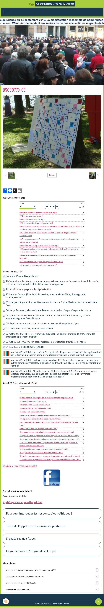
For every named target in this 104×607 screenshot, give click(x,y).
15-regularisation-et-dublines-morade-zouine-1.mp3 (41, 452)
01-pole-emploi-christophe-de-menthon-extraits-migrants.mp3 (46, 398)
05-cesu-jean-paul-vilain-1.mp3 (32, 412)
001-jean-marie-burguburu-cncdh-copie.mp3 (38, 212)
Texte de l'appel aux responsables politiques (35, 526)
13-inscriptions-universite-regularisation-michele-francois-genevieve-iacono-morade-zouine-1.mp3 (49, 444)
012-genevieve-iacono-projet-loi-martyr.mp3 (38, 265)
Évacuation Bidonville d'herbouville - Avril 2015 (52, 576)
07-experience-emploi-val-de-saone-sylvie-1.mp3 (40, 419)
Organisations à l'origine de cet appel (31, 551)
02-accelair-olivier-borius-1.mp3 (33, 401)
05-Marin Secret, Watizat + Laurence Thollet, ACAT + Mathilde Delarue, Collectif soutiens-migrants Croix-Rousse (48, 317)
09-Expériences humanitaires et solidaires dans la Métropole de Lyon (42, 323)
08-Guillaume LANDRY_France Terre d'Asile (29, 328)
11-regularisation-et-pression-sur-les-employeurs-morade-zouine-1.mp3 (49, 435)
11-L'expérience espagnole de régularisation (28, 289)
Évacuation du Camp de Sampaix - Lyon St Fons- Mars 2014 (52, 570)
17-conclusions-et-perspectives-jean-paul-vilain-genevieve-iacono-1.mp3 (50, 459)
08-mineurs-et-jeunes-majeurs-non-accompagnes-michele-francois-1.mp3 (49, 423)
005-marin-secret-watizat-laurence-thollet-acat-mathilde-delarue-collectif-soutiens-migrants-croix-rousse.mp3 (51, 227)
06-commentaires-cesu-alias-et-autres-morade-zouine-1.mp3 (45, 415)
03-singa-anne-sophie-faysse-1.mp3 (35, 405)
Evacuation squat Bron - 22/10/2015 (52, 583)
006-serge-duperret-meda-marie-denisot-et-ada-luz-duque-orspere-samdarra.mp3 (48, 234)
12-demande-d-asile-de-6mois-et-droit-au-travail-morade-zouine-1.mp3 (49, 439)
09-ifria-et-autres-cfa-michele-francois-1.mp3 (38, 428)
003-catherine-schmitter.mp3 (32, 219)
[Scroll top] (98, 601)
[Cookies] (6, 601)
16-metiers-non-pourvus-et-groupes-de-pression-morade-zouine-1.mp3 (50, 456)
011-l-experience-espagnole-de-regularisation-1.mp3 (41, 261)
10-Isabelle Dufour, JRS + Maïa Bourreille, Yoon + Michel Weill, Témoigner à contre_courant (45, 296)
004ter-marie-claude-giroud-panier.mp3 (36, 223)
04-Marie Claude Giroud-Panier (22, 276)
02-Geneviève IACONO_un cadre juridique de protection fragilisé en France (46, 341)
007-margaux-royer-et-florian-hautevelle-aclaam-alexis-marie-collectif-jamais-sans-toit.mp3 (49, 240)
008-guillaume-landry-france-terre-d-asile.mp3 (39, 245)
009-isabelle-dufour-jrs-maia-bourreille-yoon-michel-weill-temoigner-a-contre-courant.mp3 (49, 250)
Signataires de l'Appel (20, 539)
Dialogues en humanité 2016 (52, 589)
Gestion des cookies (60, 603)
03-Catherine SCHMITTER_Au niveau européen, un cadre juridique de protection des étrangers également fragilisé (50, 335)
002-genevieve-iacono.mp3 (31, 216)
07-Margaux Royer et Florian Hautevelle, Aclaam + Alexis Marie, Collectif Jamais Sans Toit (51, 304)
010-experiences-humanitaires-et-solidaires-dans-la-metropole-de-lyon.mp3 (47, 256)
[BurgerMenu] (7, 12)
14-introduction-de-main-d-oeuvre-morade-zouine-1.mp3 (43, 449)
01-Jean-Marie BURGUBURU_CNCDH (25, 346)
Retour (52, 175)
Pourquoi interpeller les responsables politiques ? (39, 513)
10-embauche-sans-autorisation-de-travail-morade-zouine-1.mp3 (47, 432)
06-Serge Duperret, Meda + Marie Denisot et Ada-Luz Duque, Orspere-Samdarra (48, 310)
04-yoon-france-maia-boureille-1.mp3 (35, 408)
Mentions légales (42, 603)
